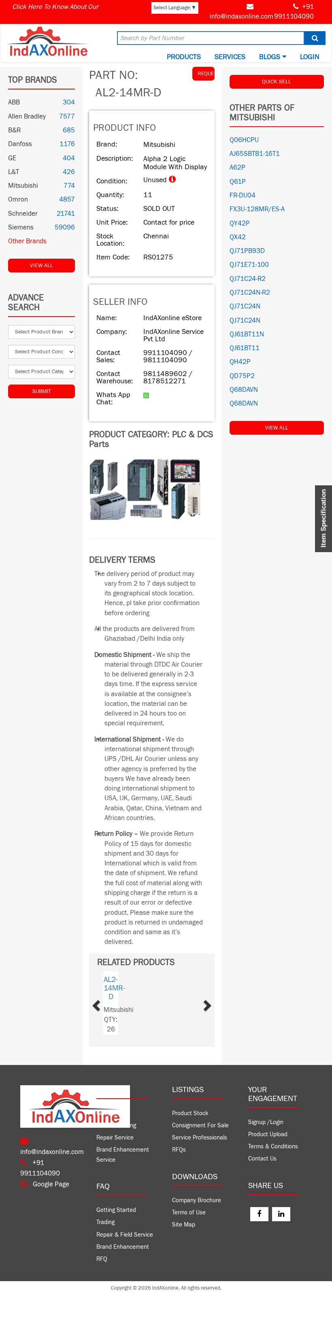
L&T (13, 172)
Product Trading (116, 1125)
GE (12, 158)
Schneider (23, 214)
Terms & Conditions (273, 1146)
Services (230, 57)
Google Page (50, 1184)
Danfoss (20, 144)
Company (108, 1113)
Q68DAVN (244, 390)
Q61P (238, 182)
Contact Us (262, 1158)
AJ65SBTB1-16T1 (255, 154)
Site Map (183, 1224)
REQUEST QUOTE (206, 73)
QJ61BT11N (247, 334)
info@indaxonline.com (241, 17)
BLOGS (270, 57)
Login (309, 57)
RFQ (101, 1259)
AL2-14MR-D (114, 988)
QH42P (240, 362)
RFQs (179, 1149)
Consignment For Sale (200, 1125)
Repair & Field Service (124, 1234)
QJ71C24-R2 (248, 279)
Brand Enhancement (122, 1246)
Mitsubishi (23, 186)
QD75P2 (242, 376)
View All (41, 265)
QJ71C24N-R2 (250, 293)
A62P (237, 168)
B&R (14, 130)
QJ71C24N (245, 306)
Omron (18, 200)
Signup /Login (265, 1122)
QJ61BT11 (245, 348)
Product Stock (190, 1113)
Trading (105, 1222)
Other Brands (27, 241)
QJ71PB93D (247, 251)
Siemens (21, 227)
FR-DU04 (242, 195)
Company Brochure (196, 1200)
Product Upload (267, 1134)
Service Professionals (199, 1137)
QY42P (240, 223)
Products (184, 57)
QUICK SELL (276, 82)
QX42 (238, 237)
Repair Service (115, 1137)
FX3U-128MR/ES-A (257, 209)
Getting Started (116, 1210)
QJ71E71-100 (249, 265)
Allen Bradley (27, 117)
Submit (41, 391)
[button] (105, 1003)
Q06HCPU (244, 140)
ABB (14, 102)
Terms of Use (189, 1212)
